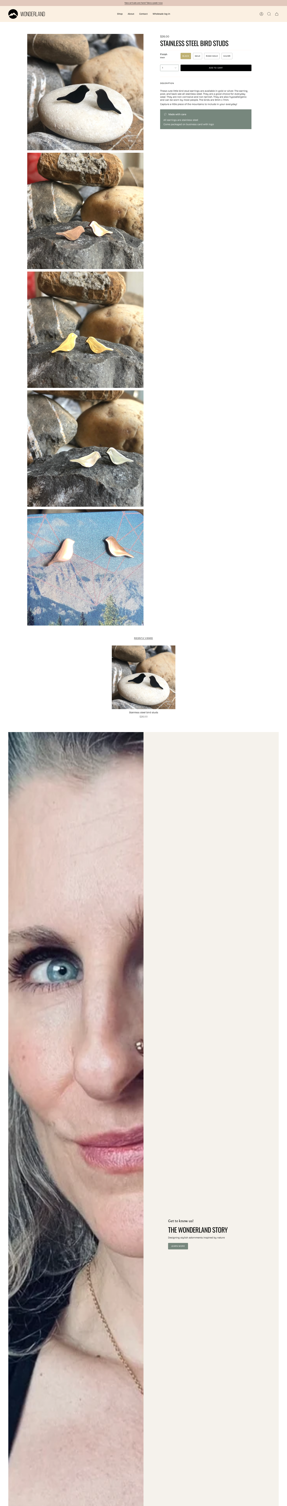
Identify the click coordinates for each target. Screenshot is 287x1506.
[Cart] (277, 14)
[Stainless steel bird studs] (143, 677)
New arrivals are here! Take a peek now (144, 3)
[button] (120, 13)
